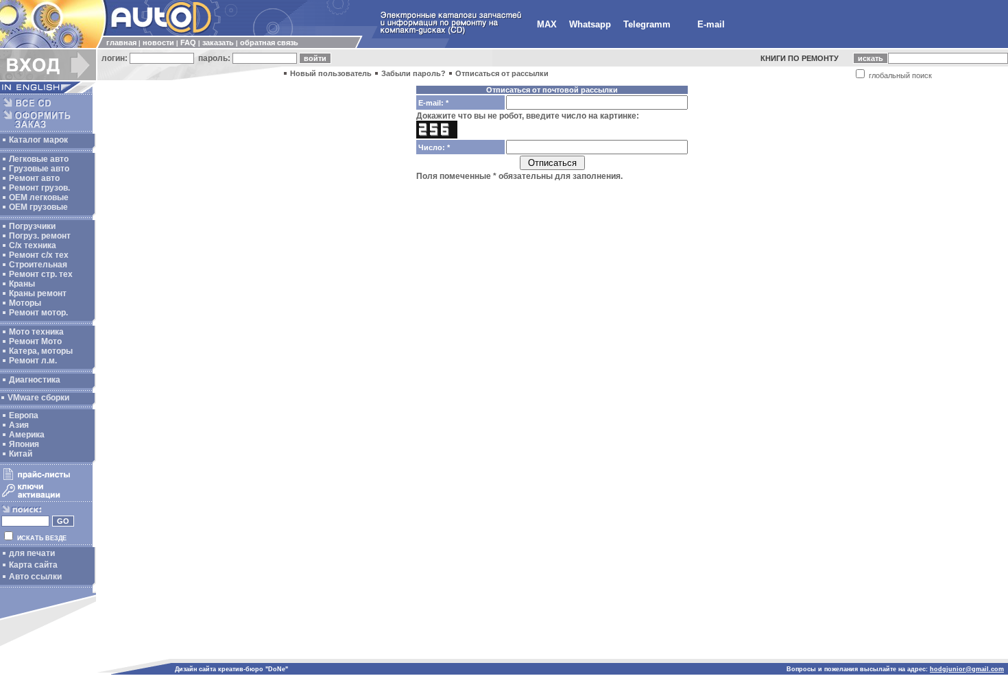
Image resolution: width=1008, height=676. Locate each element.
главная (121, 42)
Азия (19, 425)
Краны (22, 284)
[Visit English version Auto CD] (48, 90)
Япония (24, 444)
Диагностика (34, 380)
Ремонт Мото (35, 341)
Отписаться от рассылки (502, 73)
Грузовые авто (39, 168)
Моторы (25, 303)
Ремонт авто (34, 178)
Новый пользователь (331, 73)
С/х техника (32, 245)
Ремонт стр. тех (41, 274)
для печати (32, 553)
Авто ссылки (35, 576)
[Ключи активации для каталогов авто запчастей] (46, 498)
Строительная (38, 264)
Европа (23, 415)
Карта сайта (33, 565)
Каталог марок (38, 140)
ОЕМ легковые (39, 197)
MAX (547, 24)
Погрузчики (32, 226)
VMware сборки (38, 397)
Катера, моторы (41, 351)
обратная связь (269, 42)
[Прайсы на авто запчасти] (46, 479)
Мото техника (36, 332)
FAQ (188, 42)
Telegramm (647, 24)
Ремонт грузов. (39, 188)
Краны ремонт (38, 293)
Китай (20, 454)
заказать (218, 42)
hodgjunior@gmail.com (967, 669)
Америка (27, 434)
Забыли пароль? (413, 73)
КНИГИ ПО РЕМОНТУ (799, 58)
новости (158, 42)
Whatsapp (590, 24)
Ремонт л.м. (33, 360)
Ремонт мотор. (38, 312)
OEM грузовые (38, 207)
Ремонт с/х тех (39, 255)
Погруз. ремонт (40, 236)
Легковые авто (39, 159)
